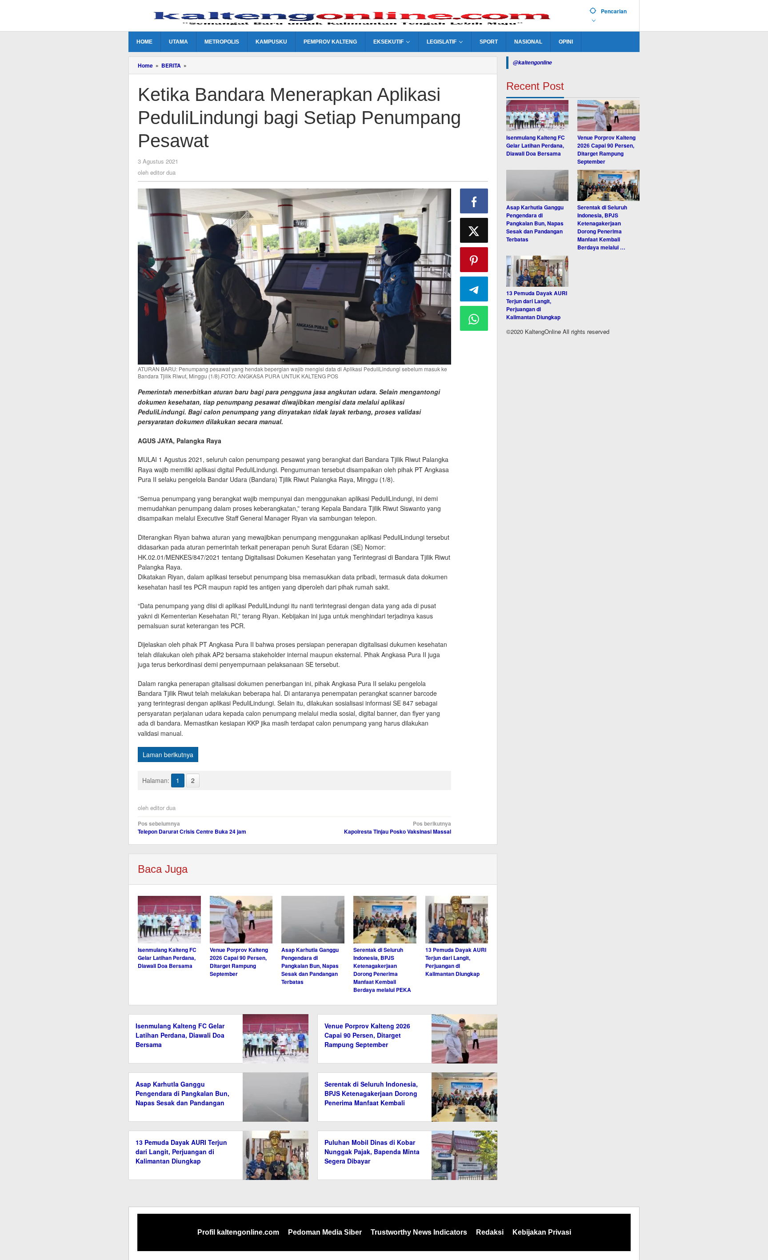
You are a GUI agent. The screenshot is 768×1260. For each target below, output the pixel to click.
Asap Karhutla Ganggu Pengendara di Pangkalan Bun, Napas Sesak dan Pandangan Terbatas (310, 966)
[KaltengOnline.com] (355, 16)
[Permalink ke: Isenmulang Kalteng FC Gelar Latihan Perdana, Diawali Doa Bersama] (169, 919)
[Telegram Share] (474, 289)
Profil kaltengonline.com (238, 1232)
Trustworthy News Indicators (419, 1232)
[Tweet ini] (474, 230)
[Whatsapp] (474, 318)
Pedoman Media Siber (325, 1232)
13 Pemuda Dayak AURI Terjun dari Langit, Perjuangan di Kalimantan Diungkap (455, 962)
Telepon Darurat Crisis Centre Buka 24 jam (192, 827)
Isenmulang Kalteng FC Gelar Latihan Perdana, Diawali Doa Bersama (167, 958)
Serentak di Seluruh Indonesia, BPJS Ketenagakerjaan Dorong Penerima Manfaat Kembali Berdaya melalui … (602, 227)
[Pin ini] (474, 259)
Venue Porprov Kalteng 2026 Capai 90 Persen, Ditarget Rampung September (239, 962)
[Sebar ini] (474, 201)
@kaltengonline (532, 62)
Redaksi (490, 1232)
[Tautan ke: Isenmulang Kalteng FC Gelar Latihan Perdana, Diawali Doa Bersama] (537, 115)
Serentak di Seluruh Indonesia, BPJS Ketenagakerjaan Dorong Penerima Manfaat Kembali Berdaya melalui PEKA (382, 970)
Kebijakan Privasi (541, 1232)
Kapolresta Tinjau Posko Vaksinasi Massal (397, 827)
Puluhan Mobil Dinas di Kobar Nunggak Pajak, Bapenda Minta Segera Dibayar (372, 1151)
